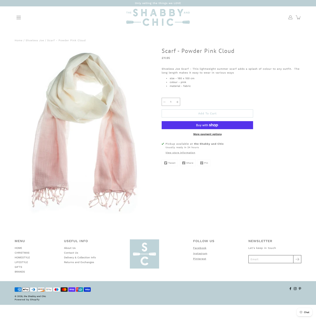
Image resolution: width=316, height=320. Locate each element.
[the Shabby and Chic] (158, 17)
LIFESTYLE (21, 262)
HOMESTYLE (22, 257)
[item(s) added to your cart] (298, 17)
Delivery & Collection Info (80, 257)
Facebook (199, 247)
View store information (180, 152)
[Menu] (19, 17)
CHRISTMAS (22, 252)
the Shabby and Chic (35, 296)
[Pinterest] (299, 288)
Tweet (172, 163)
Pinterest (199, 258)
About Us (70, 247)
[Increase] (177, 102)
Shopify (35, 299)
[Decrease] (164, 102)
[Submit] (297, 259)
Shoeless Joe (35, 40)
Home (18, 40)
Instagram (200, 253)
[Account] (290, 17)
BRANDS (20, 271)
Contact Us (71, 252)
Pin (206, 163)
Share (189, 163)
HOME (18, 247)
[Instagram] (295, 288)
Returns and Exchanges (79, 262)
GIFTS (18, 266)
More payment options (207, 134)
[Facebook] (290, 288)
